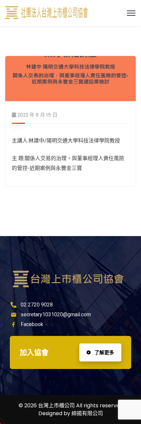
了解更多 (103, 352)
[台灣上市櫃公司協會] (46, 13)
